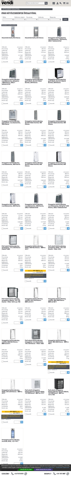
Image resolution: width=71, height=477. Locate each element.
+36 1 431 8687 (60, 474)
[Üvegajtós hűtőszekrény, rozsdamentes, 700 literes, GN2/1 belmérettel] (59, 31)
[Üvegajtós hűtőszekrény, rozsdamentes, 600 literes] (13, 198)
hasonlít (6, 62)
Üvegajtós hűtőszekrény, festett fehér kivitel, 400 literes (34, 123)
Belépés (57, 3)
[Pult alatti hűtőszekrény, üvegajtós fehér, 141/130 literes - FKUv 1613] (59, 240)
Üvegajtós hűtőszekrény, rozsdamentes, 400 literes (11, 163)
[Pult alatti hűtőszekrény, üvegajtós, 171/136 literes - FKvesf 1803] (13, 240)
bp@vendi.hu (67, 473)
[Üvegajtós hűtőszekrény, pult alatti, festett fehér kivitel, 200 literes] (36, 73)
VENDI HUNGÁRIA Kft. (9, 5)
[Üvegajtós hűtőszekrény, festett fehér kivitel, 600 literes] (36, 156)
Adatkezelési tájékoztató (62, 467)
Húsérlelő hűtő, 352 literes (11, 38)
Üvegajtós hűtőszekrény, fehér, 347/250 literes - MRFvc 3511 (12, 392)
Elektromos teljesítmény (20, 17)
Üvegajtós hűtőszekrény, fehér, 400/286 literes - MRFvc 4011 (58, 342)
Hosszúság (29, 17)
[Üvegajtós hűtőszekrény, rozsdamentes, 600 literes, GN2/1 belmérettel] (36, 198)
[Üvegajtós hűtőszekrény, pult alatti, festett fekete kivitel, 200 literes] (59, 73)
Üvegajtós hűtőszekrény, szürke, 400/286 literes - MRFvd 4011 (57, 300)
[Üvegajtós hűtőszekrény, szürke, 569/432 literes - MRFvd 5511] (13, 334)
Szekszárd (5, 474)
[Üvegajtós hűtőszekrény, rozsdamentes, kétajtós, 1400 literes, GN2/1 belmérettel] (13, 73)
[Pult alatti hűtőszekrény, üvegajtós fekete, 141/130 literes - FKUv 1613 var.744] (13, 292)
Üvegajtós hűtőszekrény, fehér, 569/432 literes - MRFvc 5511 (35, 248)
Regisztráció (60, 3)
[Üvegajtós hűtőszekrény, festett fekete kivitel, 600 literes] (59, 156)
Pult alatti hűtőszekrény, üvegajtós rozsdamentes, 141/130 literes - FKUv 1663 (34, 342)
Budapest (47, 474)
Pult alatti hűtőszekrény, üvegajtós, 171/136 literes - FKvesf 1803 (11, 248)
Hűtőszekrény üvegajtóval (11, 9)
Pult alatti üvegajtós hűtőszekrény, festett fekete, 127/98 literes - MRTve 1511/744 (58, 393)
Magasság (52, 17)
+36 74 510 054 (18, 474)
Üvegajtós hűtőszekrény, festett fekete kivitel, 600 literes (57, 164)
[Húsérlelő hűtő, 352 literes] (13, 31)
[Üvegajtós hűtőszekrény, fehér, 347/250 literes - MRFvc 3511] (13, 384)
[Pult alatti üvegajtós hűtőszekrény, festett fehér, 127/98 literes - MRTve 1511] (36, 384)
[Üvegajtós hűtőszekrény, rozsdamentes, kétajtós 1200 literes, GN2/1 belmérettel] (59, 198)
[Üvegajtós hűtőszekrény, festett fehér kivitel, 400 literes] (36, 115)
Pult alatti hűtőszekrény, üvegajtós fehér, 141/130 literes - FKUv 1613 (57, 248)
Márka (4, 17)
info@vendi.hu (25, 473)
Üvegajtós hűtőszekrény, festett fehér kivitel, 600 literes (34, 164)
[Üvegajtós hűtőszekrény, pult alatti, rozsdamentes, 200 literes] (13, 115)
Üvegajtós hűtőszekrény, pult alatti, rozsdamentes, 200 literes (11, 123)
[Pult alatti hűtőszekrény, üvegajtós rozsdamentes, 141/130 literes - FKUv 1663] (36, 334)
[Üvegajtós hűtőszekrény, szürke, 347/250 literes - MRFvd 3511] (36, 292)
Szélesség (40, 17)
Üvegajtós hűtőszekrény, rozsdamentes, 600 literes (11, 205)
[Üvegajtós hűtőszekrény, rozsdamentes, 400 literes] (13, 156)
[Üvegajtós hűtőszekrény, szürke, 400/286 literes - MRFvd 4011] (59, 292)
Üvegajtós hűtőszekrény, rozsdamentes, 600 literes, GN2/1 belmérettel (34, 206)
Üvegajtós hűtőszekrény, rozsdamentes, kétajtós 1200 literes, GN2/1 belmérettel (58, 206)
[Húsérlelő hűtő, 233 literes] (36, 31)
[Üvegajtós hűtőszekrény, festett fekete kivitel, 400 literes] (59, 115)
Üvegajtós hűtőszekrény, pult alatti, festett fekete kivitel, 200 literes (57, 81)
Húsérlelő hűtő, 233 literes (34, 38)
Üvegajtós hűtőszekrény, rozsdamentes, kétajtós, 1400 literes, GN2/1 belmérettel (11, 82)
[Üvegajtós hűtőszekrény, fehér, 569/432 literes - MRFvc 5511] (36, 240)
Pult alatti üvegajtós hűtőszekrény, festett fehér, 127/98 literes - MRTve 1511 (35, 392)
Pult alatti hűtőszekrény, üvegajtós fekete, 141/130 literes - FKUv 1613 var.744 (11, 300)
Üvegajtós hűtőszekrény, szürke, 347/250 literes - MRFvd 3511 (34, 300)
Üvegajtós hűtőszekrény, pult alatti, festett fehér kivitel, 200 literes (34, 81)
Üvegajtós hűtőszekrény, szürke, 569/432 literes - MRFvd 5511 (11, 342)
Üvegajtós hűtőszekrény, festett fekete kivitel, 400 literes (57, 123)
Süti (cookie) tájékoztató (48, 467)
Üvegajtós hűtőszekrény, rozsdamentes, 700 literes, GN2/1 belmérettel (57, 39)
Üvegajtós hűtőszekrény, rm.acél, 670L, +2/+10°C (11, 440)
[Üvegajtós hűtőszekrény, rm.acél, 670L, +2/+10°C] (13, 433)
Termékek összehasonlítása (9, 25)
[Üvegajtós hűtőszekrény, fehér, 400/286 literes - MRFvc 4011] (59, 334)
